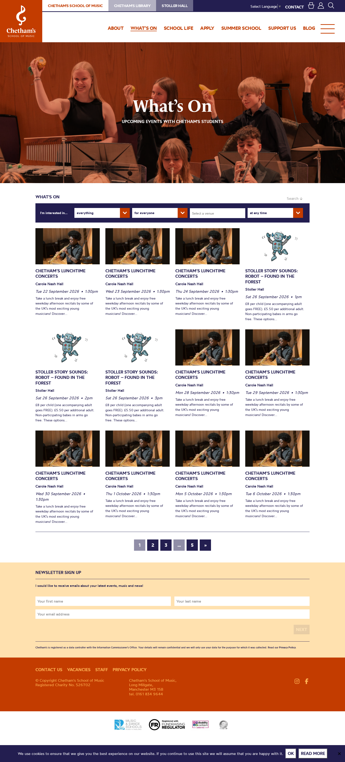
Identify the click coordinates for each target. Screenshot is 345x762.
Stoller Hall (175, 6)
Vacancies (79, 669)
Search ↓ (295, 198)
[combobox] (217, 213)
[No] (339, 753)
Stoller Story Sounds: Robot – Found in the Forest (271, 276)
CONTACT (294, 6)
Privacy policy (130, 669)
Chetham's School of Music (21, 21)
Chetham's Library (132, 6)
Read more (313, 753)
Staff (101, 669)
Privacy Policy (287, 647)
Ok (291, 753)
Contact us (48, 669)
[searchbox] (219, 213)
